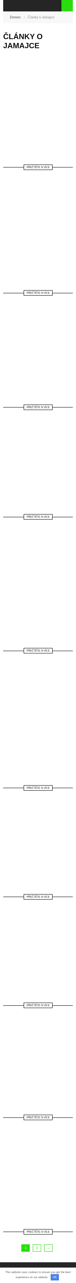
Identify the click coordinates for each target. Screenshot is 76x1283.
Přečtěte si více (38, 167)
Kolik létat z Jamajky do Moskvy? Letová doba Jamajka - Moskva (38, 1074)
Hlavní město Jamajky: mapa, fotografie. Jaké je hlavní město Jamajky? (38, 119)
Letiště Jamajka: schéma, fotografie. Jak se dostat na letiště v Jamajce (38, 244)
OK (55, 1277)
